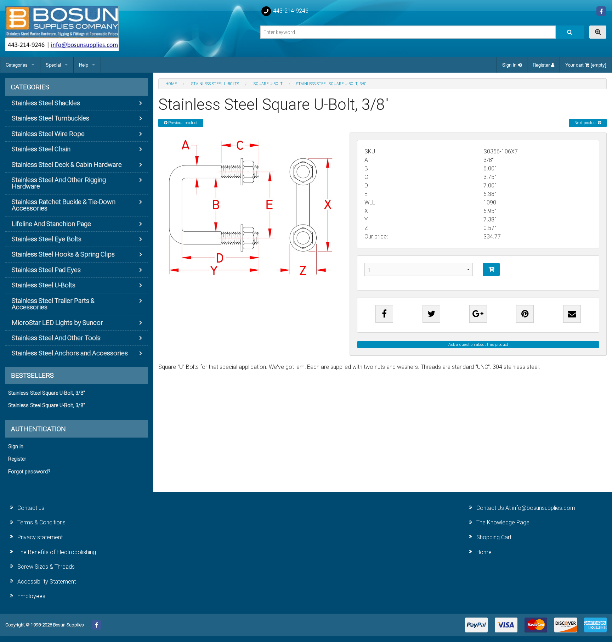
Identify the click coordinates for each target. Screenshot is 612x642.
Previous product (182, 122)
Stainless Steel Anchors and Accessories (70, 353)
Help (83, 64)
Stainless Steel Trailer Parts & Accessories (53, 304)
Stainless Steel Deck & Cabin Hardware (67, 164)
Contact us (30, 508)
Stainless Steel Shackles (46, 103)
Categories (17, 64)
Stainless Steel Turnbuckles (50, 118)
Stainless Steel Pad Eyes (46, 270)
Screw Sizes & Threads (46, 566)
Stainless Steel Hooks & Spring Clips (63, 254)
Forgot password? (29, 472)
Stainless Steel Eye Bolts (46, 239)
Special (53, 64)
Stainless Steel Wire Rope (48, 133)
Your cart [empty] (585, 64)
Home (484, 552)
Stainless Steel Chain (41, 149)
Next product (586, 122)
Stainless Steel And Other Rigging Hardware (59, 183)
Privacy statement (40, 537)
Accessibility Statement (46, 581)
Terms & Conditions (41, 522)
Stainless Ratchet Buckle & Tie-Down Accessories (63, 205)
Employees (31, 596)
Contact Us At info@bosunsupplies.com (525, 508)
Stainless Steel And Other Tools (56, 338)
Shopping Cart (493, 537)
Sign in (510, 64)
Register (542, 64)
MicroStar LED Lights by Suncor (57, 322)
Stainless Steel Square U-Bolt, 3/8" (46, 393)
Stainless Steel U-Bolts (43, 285)
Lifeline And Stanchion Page (51, 223)
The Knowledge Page (502, 522)
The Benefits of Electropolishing (56, 552)
